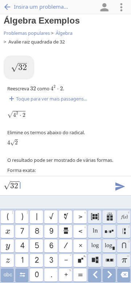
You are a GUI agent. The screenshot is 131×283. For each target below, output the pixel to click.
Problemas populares (27, 33)
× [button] (80, 246)
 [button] (95, 231)
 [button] (126, 231)
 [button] (7, 246)
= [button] (80, 275)
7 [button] (22, 231)
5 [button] (36, 246)
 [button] (81, 259)
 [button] (22, 275)
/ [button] (65, 246)
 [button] (7, 231)
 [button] (109, 260)
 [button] (95, 246)
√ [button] (50, 217)
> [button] (82, 216)
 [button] (109, 246)
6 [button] (51, 246)
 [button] (124, 275)
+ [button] (68, 274)
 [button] (7, 260)
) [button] (24, 216)
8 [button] (36, 231)
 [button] (109, 217)
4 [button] (22, 246)
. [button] (53, 274)
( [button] (9, 216)
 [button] (95, 275)
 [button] (67, 230)
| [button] (36, 217)
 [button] (94, 217)
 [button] (109, 275)
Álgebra (64, 33)
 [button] (65, 217)
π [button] (125, 259)
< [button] (82, 230)
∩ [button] (125, 245)
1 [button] (22, 260)
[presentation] (19, 67)
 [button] (7, 275)
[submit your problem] (120, 186)
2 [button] (36, 260)
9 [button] (51, 231)
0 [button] (36, 275)
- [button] (68, 259)
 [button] (95, 260)
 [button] (125, 216)
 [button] (109, 231)
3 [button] (51, 260)
